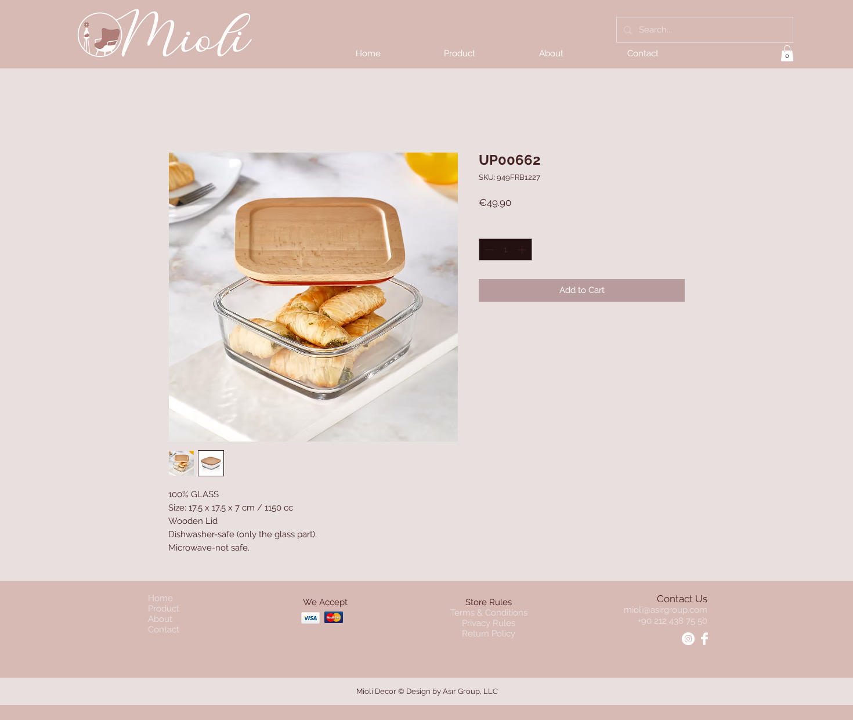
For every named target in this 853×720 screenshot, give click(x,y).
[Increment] (523, 249)
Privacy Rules (488, 623)
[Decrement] (488, 249)
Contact (163, 629)
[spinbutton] (505, 249)
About (160, 619)
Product (163, 608)
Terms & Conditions (488, 612)
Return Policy (488, 633)
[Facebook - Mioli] (704, 638)
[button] (787, 53)
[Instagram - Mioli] (688, 638)
